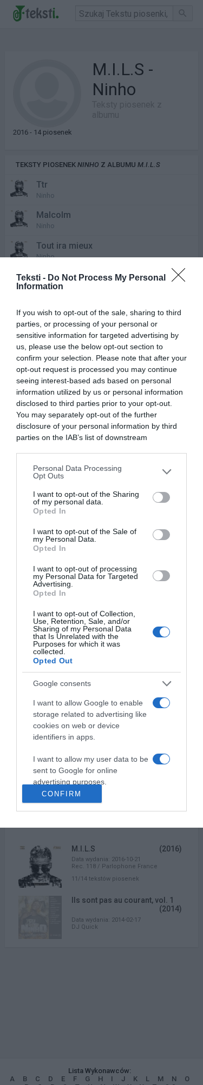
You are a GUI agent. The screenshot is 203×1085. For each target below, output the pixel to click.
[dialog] (101, 542)
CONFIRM (62, 794)
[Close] (182, 278)
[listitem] (101, 472)
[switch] (161, 497)
